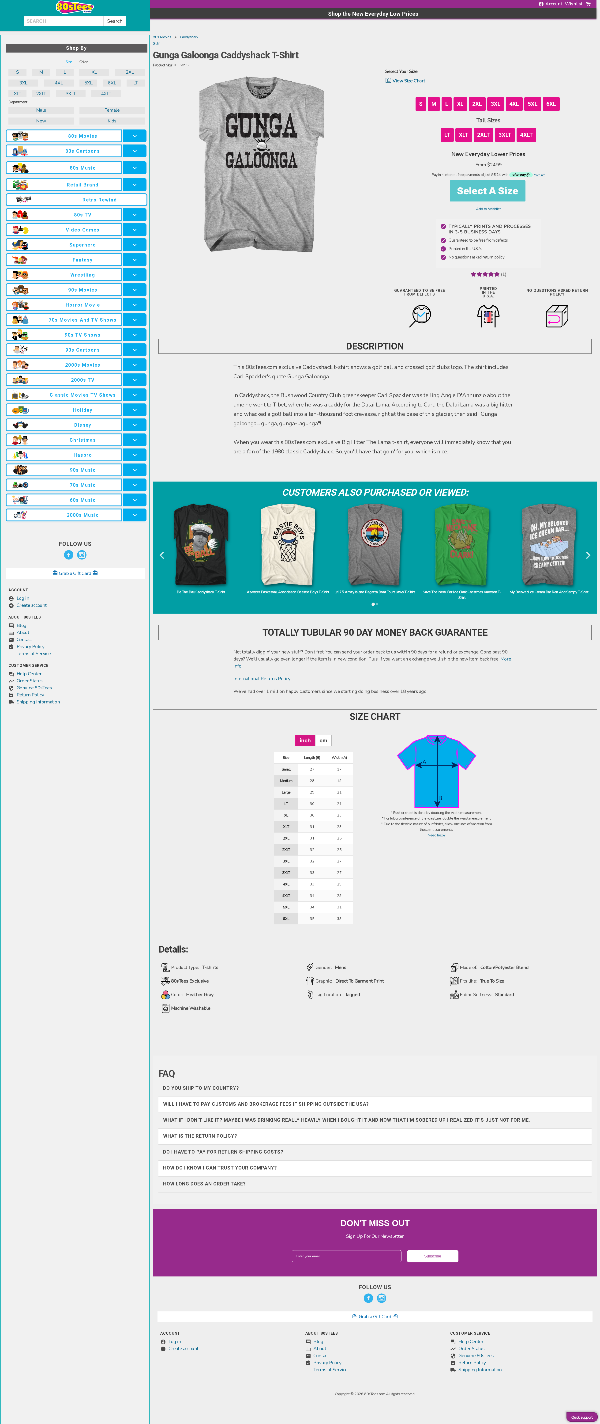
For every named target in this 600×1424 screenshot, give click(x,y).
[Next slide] (588, 555)
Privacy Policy (31, 646)
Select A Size (487, 191)
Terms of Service (34, 653)
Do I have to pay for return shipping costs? (223, 1152)
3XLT (71, 94)
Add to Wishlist (488, 209)
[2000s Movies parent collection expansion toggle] (134, 364)
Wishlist (573, 4)
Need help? (437, 835)
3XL (23, 83)
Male (41, 110)
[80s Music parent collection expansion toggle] (134, 167)
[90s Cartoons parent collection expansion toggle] (134, 349)
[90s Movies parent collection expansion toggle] (134, 289)
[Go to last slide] (162, 555)
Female (112, 110)
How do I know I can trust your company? (220, 1168)
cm (323, 740)
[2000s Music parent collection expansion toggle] (134, 515)
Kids (112, 121)
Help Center (29, 674)
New (41, 121)
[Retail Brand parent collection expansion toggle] (134, 184)
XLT (17, 94)
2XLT (41, 94)
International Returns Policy (261, 679)
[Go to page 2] (377, 604)
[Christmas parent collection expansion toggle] (134, 439)
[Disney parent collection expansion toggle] (134, 424)
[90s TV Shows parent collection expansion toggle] (134, 334)
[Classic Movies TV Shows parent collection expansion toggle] (134, 394)
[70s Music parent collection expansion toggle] (134, 484)
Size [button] (69, 62)
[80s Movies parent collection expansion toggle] (134, 135)
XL (94, 72)
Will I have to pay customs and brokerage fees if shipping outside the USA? (266, 1104)
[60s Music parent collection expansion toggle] (134, 500)
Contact (24, 639)
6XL (112, 83)
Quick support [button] (582, 1417)
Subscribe (432, 1256)
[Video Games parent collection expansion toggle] (134, 229)
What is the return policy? (200, 1136)
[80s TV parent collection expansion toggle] (134, 214)
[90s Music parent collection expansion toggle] (134, 469)
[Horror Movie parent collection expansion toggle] (134, 304)
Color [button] (83, 62)
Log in (23, 598)
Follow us (75, 544)
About (23, 632)
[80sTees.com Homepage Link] (75, 12)
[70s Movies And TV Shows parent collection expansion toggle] (134, 319)
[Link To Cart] (588, 4)
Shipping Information (38, 702)
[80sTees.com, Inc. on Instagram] (81, 555)
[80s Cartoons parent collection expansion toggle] (134, 150)
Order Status (30, 681)
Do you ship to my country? (201, 1088)
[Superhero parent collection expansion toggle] (134, 244)
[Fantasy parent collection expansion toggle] (134, 259)
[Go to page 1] (373, 604)
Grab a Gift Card (75, 573)
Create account (32, 605)
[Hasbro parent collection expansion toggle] (134, 454)
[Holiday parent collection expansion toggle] (134, 409)
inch (305, 740)
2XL (130, 72)
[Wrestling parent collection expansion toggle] (134, 274)
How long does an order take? (204, 1184)
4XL (59, 83)
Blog (21, 625)
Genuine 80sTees (34, 688)
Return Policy (30, 695)
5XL (88, 83)
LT (135, 83)
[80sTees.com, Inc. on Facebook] (68, 555)
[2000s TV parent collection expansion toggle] (134, 379)
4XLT (106, 94)
